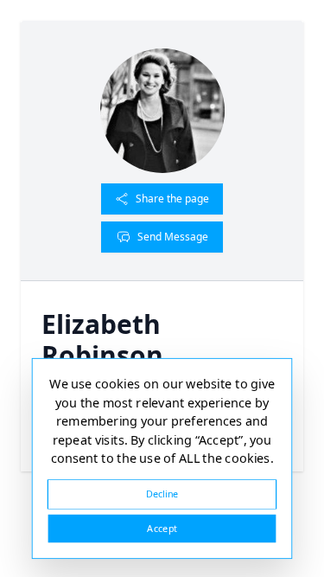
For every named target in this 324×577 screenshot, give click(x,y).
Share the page (172, 198)
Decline (162, 493)
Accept (161, 528)
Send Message (172, 236)
